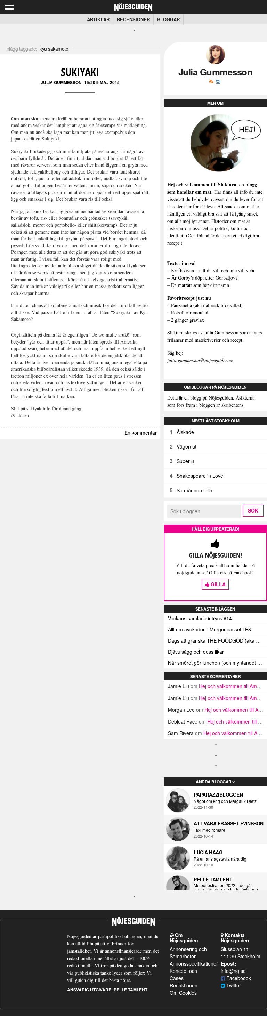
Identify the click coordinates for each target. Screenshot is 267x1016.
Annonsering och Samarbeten (188, 952)
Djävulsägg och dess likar (196, 651)
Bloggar (168, 19)
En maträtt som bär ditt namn (200, 285)
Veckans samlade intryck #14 (200, 618)
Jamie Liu (178, 686)
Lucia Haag (208, 852)
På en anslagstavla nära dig (220, 859)
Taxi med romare (209, 830)
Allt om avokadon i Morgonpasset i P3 (209, 629)
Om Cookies (183, 992)
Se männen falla (194, 490)
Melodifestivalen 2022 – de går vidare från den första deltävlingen (226, 887)
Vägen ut (186, 446)
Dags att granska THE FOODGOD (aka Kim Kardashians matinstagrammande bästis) (217, 640)
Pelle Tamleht (213, 879)
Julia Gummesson (61, 82)
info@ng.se (233, 970)
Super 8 (185, 461)
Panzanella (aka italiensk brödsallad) (207, 305)
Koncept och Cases (183, 974)
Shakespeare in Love (200, 475)
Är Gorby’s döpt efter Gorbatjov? (204, 277)
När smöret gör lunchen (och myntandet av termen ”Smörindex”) (217, 662)
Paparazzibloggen (218, 794)
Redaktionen (183, 985)
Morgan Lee (181, 709)
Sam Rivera (181, 732)
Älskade (185, 431)
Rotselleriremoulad (189, 312)
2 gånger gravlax (187, 319)
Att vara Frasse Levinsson (229, 823)
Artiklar (98, 19)
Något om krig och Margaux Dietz (225, 801)
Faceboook (238, 978)
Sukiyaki (80, 71)
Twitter (233, 985)
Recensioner (133, 19)
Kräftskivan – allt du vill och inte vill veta (212, 270)
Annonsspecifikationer (194, 963)
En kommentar (140, 432)
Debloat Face (182, 721)
